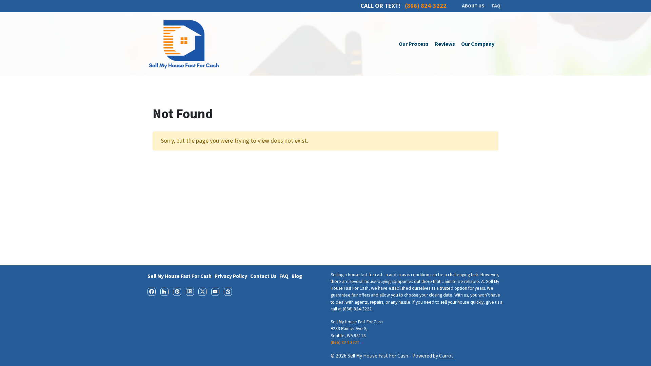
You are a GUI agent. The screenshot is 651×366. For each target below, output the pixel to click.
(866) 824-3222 (345, 342)
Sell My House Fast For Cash (179, 276)
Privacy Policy (231, 276)
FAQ (284, 276)
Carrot (446, 356)
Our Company (477, 44)
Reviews (445, 44)
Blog (297, 276)
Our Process (414, 44)
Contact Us (263, 276)
